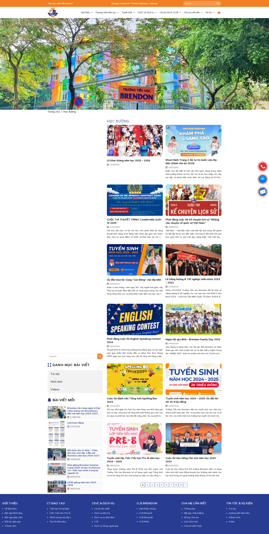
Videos (54, 389)
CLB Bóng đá (146, 517)
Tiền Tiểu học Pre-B (59, 513)
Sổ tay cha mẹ (191, 517)
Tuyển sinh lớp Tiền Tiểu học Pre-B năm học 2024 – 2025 (133, 460)
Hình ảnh (56, 381)
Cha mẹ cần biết (192, 12)
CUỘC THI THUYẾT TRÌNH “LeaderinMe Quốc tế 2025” (134, 221)
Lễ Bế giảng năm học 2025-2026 (82, 483)
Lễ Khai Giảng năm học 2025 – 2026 (128, 160)
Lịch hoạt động (75, 422)
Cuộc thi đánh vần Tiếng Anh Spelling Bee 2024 (132, 400)
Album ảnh (234, 517)
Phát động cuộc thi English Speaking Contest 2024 (134, 340)
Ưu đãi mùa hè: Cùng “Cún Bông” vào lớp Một (134, 279)
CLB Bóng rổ (145, 513)
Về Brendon (11, 508)
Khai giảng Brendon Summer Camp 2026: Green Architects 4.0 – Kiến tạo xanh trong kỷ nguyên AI (83, 469)
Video (232, 521)
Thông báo (189, 508)
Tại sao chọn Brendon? (60, 3)
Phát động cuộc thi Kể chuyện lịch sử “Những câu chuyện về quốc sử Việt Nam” (192, 221)
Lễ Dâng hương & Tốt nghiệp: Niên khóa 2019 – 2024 (192, 281)
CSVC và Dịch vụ (146, 12)
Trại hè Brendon (57, 521)
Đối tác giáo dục (13, 521)
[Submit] (218, 3)
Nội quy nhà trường (194, 513)
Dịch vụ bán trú (102, 513)
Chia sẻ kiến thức (193, 525)
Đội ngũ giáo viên (14, 517)
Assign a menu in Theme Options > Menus (134, 3)
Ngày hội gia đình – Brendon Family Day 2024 (192, 339)
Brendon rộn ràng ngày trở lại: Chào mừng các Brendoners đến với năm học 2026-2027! (83, 411)
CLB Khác (144, 521)
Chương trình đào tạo (106, 12)
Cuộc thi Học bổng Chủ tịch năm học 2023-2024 (191, 460)
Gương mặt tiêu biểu (239, 513)
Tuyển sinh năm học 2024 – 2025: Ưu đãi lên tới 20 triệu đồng (191, 400)
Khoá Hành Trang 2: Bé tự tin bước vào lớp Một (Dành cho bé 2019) (191, 161)
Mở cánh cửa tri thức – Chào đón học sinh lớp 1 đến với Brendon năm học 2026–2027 (83, 453)
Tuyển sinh (127, 12)
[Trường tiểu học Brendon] (55, 12)
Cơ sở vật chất (101, 508)
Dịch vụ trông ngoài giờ (106, 525)
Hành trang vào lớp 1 (60, 517)
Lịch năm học (191, 521)
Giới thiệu (85, 12)
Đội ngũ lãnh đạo (13, 513)
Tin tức (208, 12)
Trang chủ (54, 111)
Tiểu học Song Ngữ (59, 508)
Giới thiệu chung (147, 508)
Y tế (96, 521)
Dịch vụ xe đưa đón (104, 517)
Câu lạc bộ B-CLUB (169, 12)
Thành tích (10, 525)
